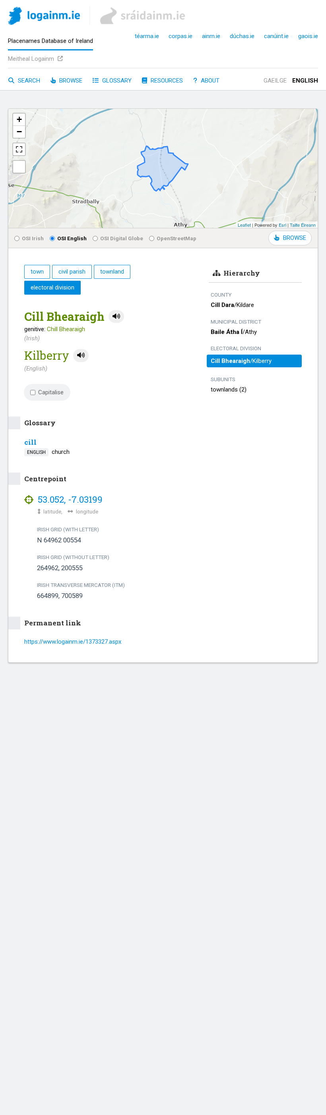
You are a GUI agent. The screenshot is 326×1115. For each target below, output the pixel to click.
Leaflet (244, 225)
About (209, 80)
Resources (166, 80)
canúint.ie (276, 36)
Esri (282, 225)
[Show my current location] (19, 167)
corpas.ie (180, 36)
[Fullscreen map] (19, 149)
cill (30, 442)
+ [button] (19, 119)
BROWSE (294, 237)
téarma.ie (147, 36)
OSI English (72, 238)
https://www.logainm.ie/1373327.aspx (72, 641)
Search (28, 80)
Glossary (116, 80)
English (305, 80)
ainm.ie (211, 36)
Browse (70, 80)
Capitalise (51, 392)
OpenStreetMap (176, 238)
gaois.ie (308, 36)
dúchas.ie (242, 36)
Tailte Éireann (303, 225)
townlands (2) (228, 389)
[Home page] (44, 17)
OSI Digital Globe (121, 238)
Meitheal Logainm (32, 58)
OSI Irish (33, 238)
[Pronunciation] (116, 316)
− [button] (19, 132)
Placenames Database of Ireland (50, 40)
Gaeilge (275, 80)
